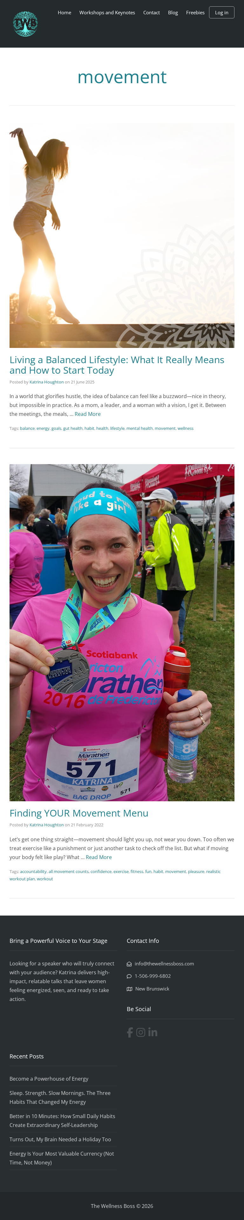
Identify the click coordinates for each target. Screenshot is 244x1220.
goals (56, 428)
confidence (101, 871)
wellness (185, 428)
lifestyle (117, 428)
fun (148, 871)
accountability (33, 871)
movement (165, 428)
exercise (121, 871)
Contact (151, 12)
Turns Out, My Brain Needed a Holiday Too (60, 1139)
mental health (139, 428)
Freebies (195, 12)
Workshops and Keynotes (107, 12)
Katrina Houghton (47, 382)
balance (27, 428)
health (102, 428)
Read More (88, 413)
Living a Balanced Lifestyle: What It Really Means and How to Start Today (117, 365)
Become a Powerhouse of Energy (49, 1078)
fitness (137, 871)
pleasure (196, 871)
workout (45, 879)
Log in (221, 12)
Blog (173, 12)
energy (43, 428)
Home (64, 12)
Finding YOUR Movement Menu (79, 812)
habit (89, 428)
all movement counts (69, 871)
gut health (73, 428)
